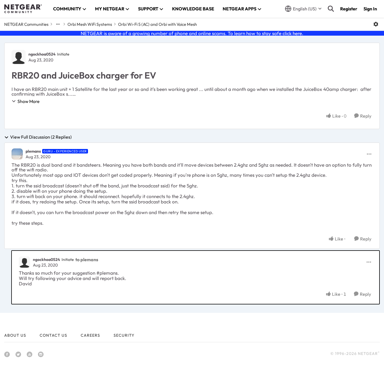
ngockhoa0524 (42, 54)
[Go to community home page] (23, 8)
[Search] (330, 8)
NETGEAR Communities (26, 24)
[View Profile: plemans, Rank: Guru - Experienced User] (17, 154)
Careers (90, 335)
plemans (33, 151)
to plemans (86, 259)
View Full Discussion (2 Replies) (41, 137)
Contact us (53, 335)
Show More (28, 101)
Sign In (370, 9)
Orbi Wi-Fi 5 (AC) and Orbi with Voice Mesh (157, 24)
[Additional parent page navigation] (58, 24)
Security (124, 335)
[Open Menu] (376, 24)
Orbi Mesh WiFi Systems (89, 24)
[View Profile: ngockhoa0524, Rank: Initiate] (19, 57)
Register (348, 9)
